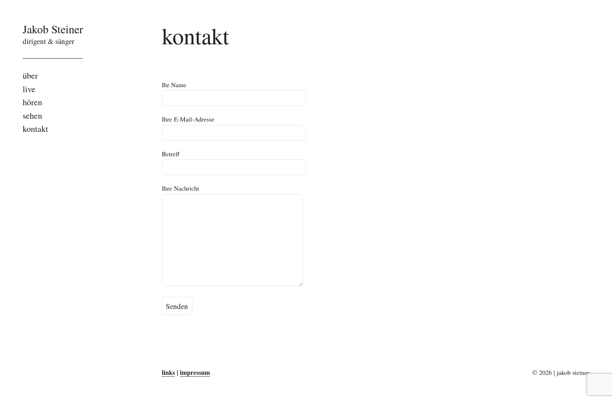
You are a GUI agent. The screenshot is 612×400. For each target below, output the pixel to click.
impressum (195, 372)
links (168, 372)
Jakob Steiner (53, 28)
